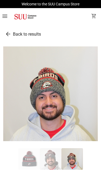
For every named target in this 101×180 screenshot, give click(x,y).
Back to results (27, 34)
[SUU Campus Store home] (25, 16)
